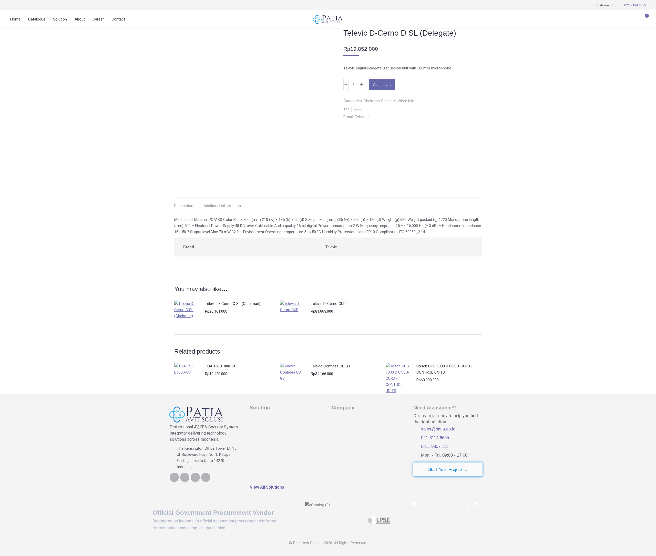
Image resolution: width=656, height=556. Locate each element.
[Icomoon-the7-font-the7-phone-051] (184, 477)
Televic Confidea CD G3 (330, 366)
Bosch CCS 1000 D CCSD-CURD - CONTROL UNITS (444, 369)
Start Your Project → (448, 469)
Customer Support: (621, 5)
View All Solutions (270, 487)
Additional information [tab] (222, 205)
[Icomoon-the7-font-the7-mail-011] (205, 477)
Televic (357, 109)
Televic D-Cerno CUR (328, 303)
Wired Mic (406, 101)
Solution (260, 407)
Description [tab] (183, 205)
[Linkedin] (174, 477)
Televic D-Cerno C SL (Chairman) (232, 303)
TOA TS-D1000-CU (221, 366)
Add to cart (382, 85)
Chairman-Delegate (380, 101)
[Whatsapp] (195, 477)
